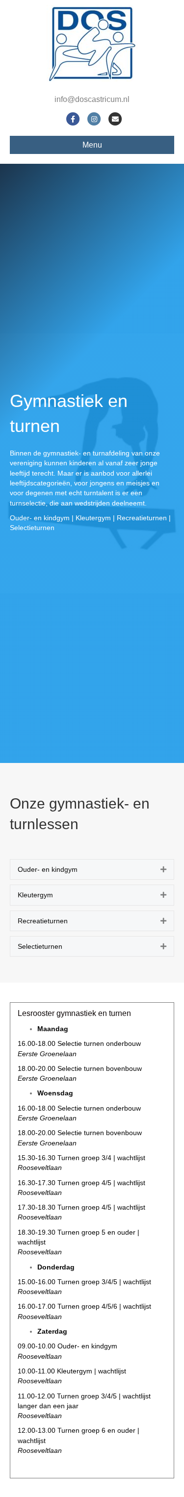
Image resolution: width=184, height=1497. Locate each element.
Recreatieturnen (43, 921)
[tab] (92, 869)
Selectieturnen (40, 946)
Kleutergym (35, 895)
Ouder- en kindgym (48, 869)
